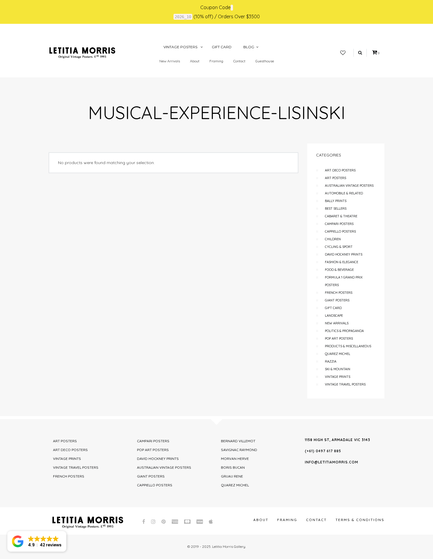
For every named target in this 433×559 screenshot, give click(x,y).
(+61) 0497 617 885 (323, 451)
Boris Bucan (233, 467)
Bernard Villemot (238, 441)
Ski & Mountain (337, 369)
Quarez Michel (337, 354)
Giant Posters (337, 300)
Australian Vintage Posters (349, 185)
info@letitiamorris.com (331, 462)
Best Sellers (335, 208)
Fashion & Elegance (341, 262)
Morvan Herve (235, 458)
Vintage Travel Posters (345, 384)
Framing (216, 61)
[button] (36, 541)
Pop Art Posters (339, 338)
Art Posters (335, 178)
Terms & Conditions (360, 520)
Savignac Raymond (239, 450)
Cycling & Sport (339, 247)
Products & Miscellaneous (348, 346)
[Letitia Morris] (82, 52)
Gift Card (333, 308)
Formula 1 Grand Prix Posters (344, 281)
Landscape (334, 315)
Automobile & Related (344, 193)
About (194, 61)
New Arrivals (169, 61)
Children (333, 239)
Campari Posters (339, 224)
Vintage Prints (337, 377)
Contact (239, 61)
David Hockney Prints (343, 254)
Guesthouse (264, 61)
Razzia (330, 361)
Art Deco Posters (340, 170)
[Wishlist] (343, 53)
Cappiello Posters (340, 231)
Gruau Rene (232, 476)
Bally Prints (335, 201)
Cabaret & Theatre (341, 216)
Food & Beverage (339, 270)
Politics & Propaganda (344, 331)
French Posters (338, 293)
